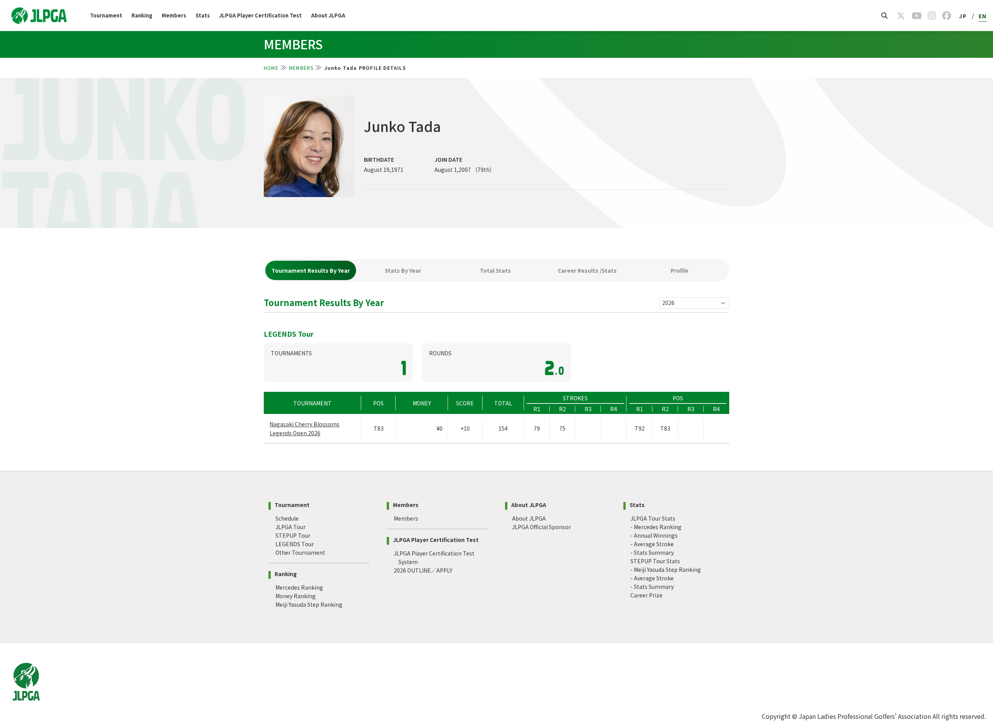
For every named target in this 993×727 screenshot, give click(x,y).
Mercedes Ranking (299, 587)
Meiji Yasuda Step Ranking (309, 604)
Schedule (287, 518)
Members (174, 15)
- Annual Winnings (654, 535)
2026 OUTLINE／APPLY (423, 570)
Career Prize (646, 595)
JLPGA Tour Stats (652, 518)
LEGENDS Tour (294, 544)
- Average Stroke (652, 544)
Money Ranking (295, 596)
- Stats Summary (652, 552)
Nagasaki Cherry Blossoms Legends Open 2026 (304, 428)
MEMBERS (301, 67)
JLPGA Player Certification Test (260, 15)
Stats (202, 15)
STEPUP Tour (292, 535)
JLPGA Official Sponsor (541, 527)
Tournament (106, 15)
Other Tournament (300, 552)
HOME (271, 67)
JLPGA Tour (290, 527)
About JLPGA (328, 15)
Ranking (141, 15)
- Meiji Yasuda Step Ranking (665, 569)
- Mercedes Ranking (656, 527)
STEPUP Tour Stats (655, 561)
